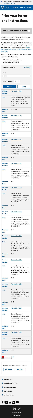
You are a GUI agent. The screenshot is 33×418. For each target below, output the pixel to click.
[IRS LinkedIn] (13, 402)
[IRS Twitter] (6, 402)
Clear (24, 87)
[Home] (5, 7)
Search (15, 7)
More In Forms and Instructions (15, 31)
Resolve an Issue (10, 387)
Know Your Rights (10, 383)
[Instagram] (10, 402)
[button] (22, 7)
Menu (29, 7)
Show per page (8, 81)
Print (21, 369)
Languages (8, 391)
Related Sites (9, 395)
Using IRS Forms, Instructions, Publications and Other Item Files (16, 49)
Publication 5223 (16, 91)
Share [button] (10, 369)
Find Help (27, 67)
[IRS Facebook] (3, 402)
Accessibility (16, 415)
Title (3, 97)
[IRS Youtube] (17, 402)
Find (4, 73)
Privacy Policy (16, 412)
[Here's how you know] (16, 2)
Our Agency (8, 379)
